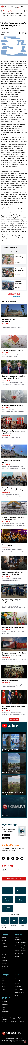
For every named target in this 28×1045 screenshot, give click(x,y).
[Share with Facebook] (19, 33)
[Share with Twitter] (23, 33)
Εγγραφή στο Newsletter (14, 878)
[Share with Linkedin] (26, 33)
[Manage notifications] (25, 1042)
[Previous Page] (11, 251)
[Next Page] (16, 251)
